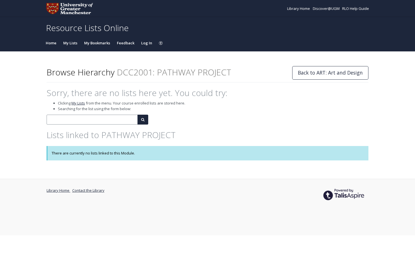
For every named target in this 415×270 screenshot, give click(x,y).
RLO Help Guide (355, 8)
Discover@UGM (326, 8)
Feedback (125, 42)
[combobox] (92, 120)
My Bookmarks (97, 42)
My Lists (70, 42)
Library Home (299, 8)
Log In (146, 42)
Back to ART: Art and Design (330, 72)
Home (51, 42)
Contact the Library (88, 190)
